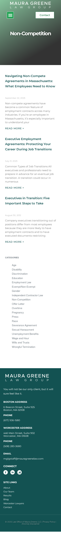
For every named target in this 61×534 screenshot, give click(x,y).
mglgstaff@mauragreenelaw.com (23, 458)
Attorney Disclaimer (30, 524)
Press (15, 316)
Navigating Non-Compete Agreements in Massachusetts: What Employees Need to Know (30, 81)
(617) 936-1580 (11, 420)
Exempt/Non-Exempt (23, 286)
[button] (10, 15)
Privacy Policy (49, 522)
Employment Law (21, 282)
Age (14, 265)
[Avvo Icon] (19, 472)
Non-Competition (21, 299)
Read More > (14, 128)
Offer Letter (18, 304)
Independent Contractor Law (27, 295)
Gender (16, 291)
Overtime (17, 308)
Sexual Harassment (23, 329)
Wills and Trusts (20, 342)
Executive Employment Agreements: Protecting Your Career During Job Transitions (28, 144)
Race (15, 321)
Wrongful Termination (23, 346)
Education (17, 278)
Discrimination (20, 273)
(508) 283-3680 (12, 446)
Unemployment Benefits (25, 333)
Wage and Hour (20, 338)
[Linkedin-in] (12, 472)
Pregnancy (18, 312)
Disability (17, 269)
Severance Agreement (24, 325)
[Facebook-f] (5, 472)
